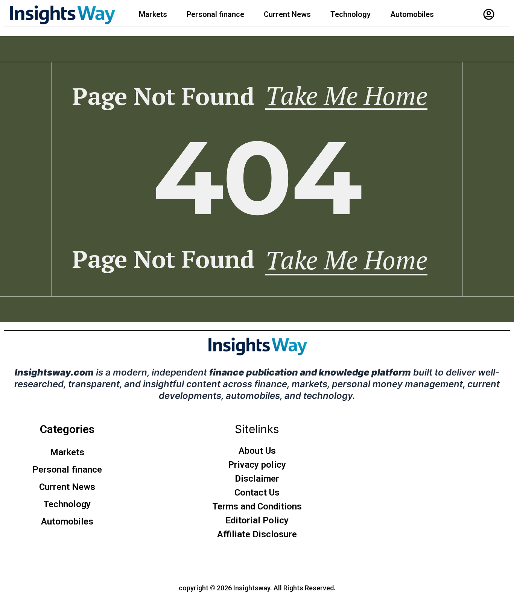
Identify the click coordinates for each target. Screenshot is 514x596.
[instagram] (235, 560)
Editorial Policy (257, 520)
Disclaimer (257, 478)
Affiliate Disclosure (257, 534)
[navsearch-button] (505, 14)
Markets (153, 14)
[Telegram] (279, 560)
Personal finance (215, 14)
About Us (257, 450)
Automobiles (412, 14)
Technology (350, 14)
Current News (287, 14)
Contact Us (257, 492)
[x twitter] (249, 560)
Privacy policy (257, 464)
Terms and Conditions (257, 506)
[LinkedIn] (264, 560)
